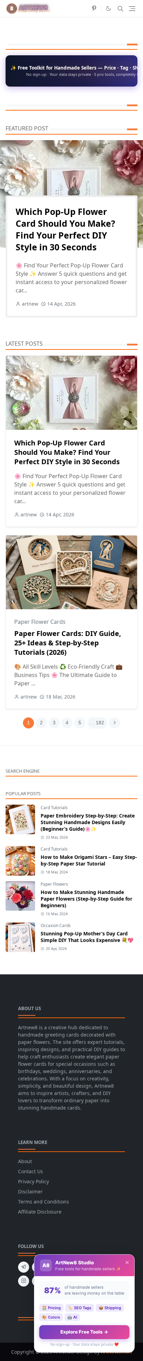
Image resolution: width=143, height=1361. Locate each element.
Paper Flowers (54, 884)
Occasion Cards (56, 925)
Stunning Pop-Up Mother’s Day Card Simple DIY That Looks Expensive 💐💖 (87, 936)
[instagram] (23, 1281)
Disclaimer (30, 1191)
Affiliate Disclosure (39, 1211)
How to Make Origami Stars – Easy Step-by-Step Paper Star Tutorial (89, 860)
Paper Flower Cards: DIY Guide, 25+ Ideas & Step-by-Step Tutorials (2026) (67, 643)
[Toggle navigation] (132, 8)
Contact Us (30, 1171)
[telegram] (23, 1267)
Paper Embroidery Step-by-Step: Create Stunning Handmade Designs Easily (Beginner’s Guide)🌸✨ (88, 822)
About (25, 1161)
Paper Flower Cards (40, 622)
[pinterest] (94, 9)
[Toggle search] (120, 8)
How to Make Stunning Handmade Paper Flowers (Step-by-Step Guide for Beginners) (86, 899)
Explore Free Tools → (84, 1332)
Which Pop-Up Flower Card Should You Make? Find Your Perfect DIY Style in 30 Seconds (65, 229)
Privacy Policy (33, 1181)
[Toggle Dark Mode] (108, 8)
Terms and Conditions (43, 1201)
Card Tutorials (54, 808)
